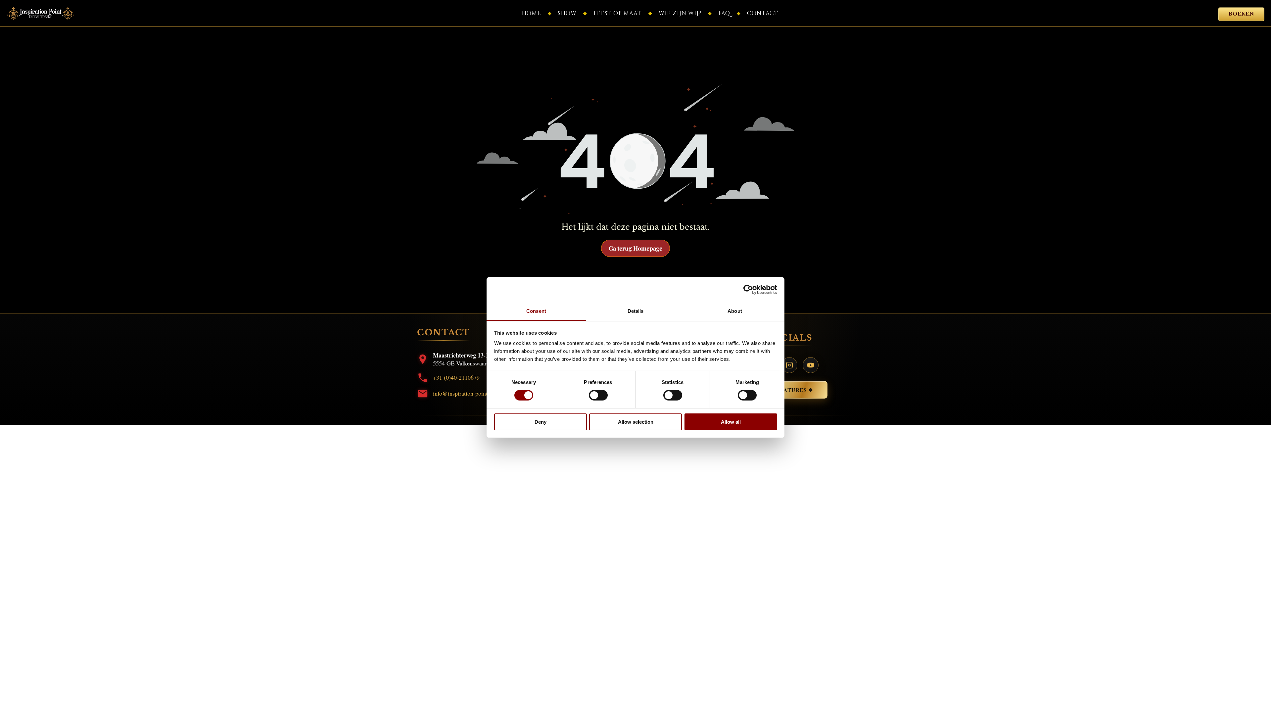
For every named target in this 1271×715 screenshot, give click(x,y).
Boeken (1241, 14)
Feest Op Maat (617, 13)
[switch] (598, 395)
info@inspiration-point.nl (463, 393)
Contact (762, 13)
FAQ (724, 13)
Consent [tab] (536, 311)
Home (531, 13)
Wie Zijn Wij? (680, 13)
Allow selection (635, 422)
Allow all (731, 422)
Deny (540, 422)
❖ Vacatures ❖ (789, 390)
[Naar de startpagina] (41, 13)
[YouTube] (811, 365)
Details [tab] (636, 311)
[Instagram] (789, 365)
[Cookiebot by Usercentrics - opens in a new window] (748, 289)
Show (567, 13)
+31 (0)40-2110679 (456, 377)
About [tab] (735, 311)
